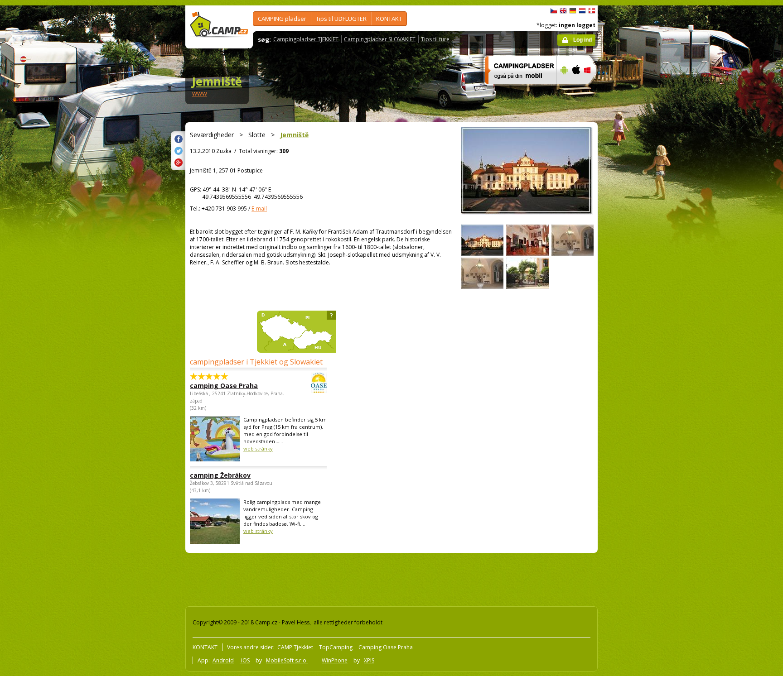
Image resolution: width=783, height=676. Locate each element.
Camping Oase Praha (385, 647)
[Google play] (563, 90)
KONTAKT (389, 18)
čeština (553, 11)
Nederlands (582, 11)
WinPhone (335, 660)
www (199, 93)
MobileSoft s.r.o (287, 660)
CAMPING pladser (282, 18)
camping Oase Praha (224, 385)
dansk (591, 11)
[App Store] (576, 90)
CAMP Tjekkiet (295, 647)
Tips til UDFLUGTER (341, 18)
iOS (245, 660)
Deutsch (572, 11)
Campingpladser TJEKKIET (305, 39)
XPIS (369, 660)
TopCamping (336, 647)
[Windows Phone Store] (593, 90)
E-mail (259, 208)
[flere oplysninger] (516, 90)
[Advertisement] (636, 277)
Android (223, 660)
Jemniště (217, 81)
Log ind (582, 40)
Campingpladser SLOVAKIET (380, 39)
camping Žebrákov (220, 475)
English (563, 11)
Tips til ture (435, 39)
